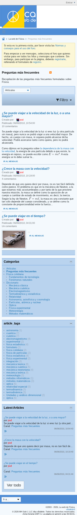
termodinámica (14, 392)
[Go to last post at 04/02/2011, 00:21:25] (5, 454)
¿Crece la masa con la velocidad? (26, 168)
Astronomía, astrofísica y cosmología (29, 299)
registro (37, 62)
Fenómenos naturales (20, 279)
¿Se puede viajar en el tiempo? (23, 216)
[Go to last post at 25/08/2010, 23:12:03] (5, 476)
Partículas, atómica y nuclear (25, 302)
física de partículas (16, 352)
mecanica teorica (15, 364)
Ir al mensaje (10, 161)
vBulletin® (70, 509)
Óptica (12, 305)
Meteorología (16, 310)
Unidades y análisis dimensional (23, 395)
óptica (9, 398)
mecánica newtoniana (18, 369)
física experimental (16, 358)
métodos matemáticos (18, 381)
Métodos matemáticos (21, 313)
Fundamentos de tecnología (24, 277)
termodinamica (14, 389)
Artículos (11, 268)
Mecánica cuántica (19, 288)
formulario (11, 347)
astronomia (12, 330)
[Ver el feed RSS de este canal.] (50, 72)
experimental (13, 341)
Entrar (69, 2)
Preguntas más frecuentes (21, 271)
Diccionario (12, 282)
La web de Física (16, 39)
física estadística (15, 355)
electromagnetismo (16, 338)
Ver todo (14, 485)
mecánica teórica (15, 372)
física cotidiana (14, 350)
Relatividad (15, 296)
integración (12, 361)
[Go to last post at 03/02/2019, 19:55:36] (5, 431)
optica (9, 383)
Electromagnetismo (19, 291)
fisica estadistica (15, 344)
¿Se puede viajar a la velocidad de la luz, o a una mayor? (36, 115)
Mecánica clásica (18, 285)
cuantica (11, 333)
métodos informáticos (18, 378)
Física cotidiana (15, 274)
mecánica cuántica (16, 367)
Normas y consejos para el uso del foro (35, 47)
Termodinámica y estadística (24, 294)
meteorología (13, 375)
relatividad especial (16, 386)
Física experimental (19, 308)
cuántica (11, 336)
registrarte (60, 59)
